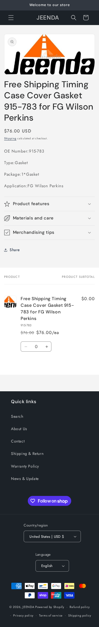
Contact (17, 441)
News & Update (25, 478)
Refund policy (80, 607)
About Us (19, 428)
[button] (11, 18)
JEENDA (28, 607)
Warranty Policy (25, 466)
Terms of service (51, 615)
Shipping (10, 138)
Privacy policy (23, 615)
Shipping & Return (27, 453)
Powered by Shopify (49, 607)
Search (17, 416)
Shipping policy (79, 615)
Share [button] (15, 250)
